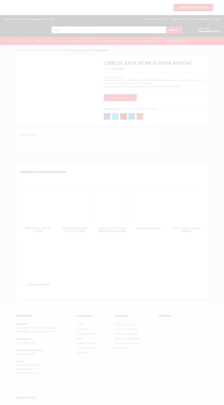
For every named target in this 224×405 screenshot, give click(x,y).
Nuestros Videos (86, 347)
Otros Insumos (125, 109)
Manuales (82, 352)
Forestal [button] (40, 41)
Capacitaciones (179, 19)
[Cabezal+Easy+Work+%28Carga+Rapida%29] (115, 116)
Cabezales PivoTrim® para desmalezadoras (112, 229)
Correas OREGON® (38, 284)
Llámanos (203, 28)
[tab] (29, 136)
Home (80, 324)
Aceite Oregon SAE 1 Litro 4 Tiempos (75, 229)
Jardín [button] (18, 41)
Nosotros (82, 329)
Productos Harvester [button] (71, 41)
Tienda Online (151, 19)
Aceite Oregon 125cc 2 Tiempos (186, 229)
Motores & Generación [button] (112, 41)
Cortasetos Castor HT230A (38, 229)
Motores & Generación (127, 338)
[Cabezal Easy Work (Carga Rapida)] (107, 116)
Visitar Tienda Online (193, 7)
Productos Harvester (126, 333)
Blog (215, 19)
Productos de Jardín (145, 109)
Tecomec (118, 68)
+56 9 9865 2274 (21, 9)
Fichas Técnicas (85, 343)
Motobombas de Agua (127, 343)
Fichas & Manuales (200, 19)
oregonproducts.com (42, 19)
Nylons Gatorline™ (149, 228)
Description (28, 134)
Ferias (165, 19)
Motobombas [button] (147, 41)
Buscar (174, 30)
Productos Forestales (126, 329)
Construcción (122, 347)
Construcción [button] (176, 41)
